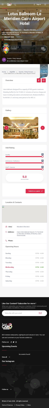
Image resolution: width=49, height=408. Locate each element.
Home (4, 72)
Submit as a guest (34, 191)
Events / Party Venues (26, 72)
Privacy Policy (20, 405)
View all (4, 357)
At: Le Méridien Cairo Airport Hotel (17, 61)
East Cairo (18, 30)
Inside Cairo (9, 30)
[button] (43, 128)
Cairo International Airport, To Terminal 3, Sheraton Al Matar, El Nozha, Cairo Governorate (22, 33)
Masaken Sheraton (30, 30)
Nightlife (12, 72)
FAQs (29, 405)
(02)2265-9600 (9, 37)
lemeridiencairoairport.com (13, 40)
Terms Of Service (7, 405)
